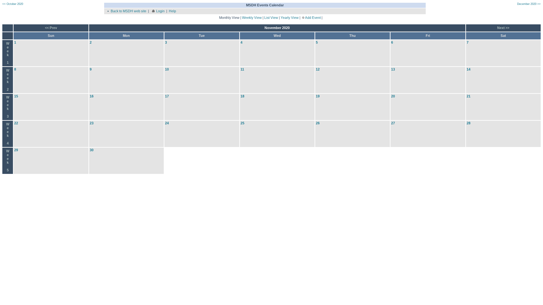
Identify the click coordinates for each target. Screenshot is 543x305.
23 (92, 123)
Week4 (7, 133)
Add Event (313, 17)
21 (468, 96)
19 (318, 96)
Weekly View (252, 17)
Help (172, 11)
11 (242, 69)
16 (92, 96)
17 (167, 96)
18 (242, 96)
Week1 (7, 53)
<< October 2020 (12, 4)
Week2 (7, 80)
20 (393, 96)
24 (167, 123)
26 (318, 123)
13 (393, 69)
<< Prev (51, 28)
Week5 (7, 160)
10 (167, 69)
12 (318, 69)
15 (16, 96)
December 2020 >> (529, 4)
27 (393, 123)
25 (242, 123)
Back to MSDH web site (128, 11)
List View (271, 17)
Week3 (7, 107)
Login (160, 11)
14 (468, 69)
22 (16, 123)
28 (468, 123)
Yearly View (290, 17)
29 (16, 150)
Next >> (503, 28)
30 (92, 150)
